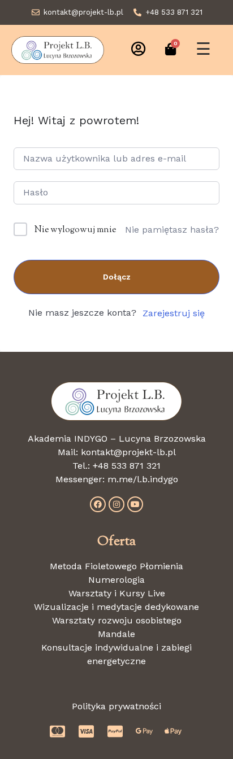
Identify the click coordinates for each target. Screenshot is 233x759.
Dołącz (117, 276)
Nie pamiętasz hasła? (172, 229)
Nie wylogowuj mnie (75, 230)
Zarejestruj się (174, 313)
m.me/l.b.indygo (142, 479)
